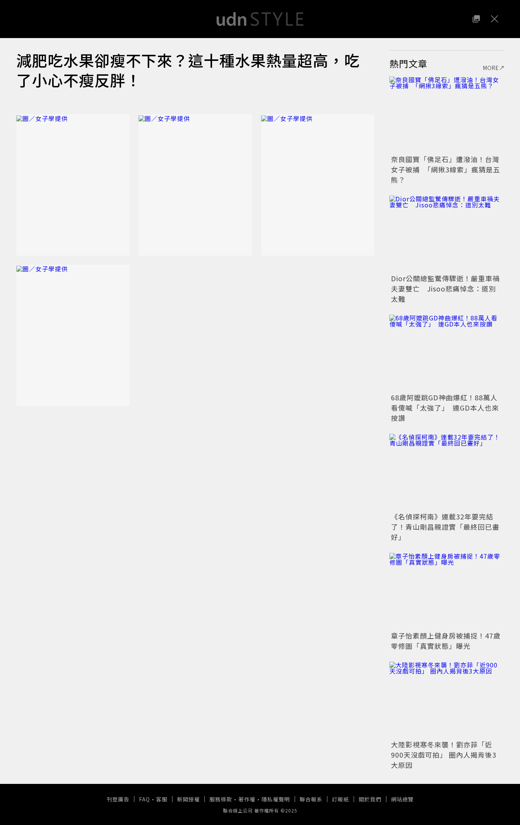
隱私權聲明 (276, 799)
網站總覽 (402, 799)
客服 (161, 799)
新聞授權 (188, 799)
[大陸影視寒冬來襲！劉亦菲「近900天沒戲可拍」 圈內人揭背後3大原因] (446, 700)
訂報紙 (340, 799)
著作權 (246, 799)
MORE (491, 67)
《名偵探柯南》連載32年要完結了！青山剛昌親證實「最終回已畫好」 (445, 526)
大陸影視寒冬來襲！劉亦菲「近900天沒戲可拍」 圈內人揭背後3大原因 (443, 754)
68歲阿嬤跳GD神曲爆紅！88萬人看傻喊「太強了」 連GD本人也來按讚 (445, 407)
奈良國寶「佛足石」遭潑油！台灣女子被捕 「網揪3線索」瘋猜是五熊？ (445, 169)
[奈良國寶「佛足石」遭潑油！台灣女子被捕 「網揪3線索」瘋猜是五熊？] (446, 114)
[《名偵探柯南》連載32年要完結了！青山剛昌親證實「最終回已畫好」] (446, 472)
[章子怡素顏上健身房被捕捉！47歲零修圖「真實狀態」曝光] (446, 591)
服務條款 (220, 799)
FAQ (144, 799)
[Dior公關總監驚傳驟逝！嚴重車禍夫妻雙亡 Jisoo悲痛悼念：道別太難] (446, 234)
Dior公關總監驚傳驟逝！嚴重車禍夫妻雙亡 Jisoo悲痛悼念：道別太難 (445, 288)
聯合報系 (311, 799)
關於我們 (370, 799)
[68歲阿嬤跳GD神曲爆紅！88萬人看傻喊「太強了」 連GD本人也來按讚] (446, 353)
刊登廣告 (118, 799)
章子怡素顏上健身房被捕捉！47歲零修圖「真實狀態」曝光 (446, 641)
